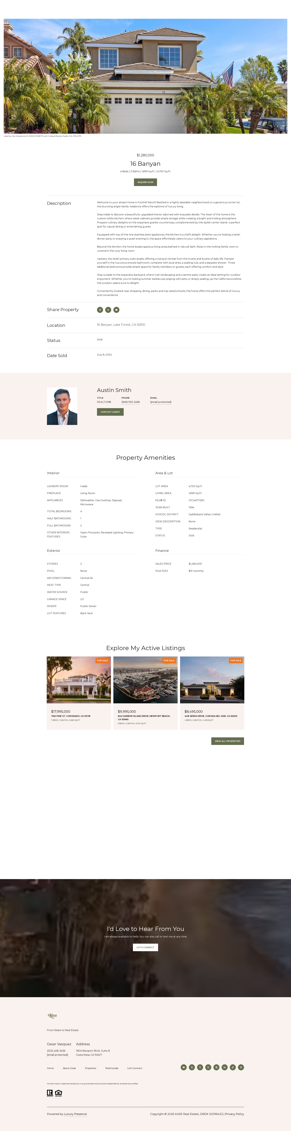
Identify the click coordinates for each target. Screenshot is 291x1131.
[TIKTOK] (233, 1067)
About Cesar (69, 1068)
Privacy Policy (234, 1114)
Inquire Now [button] (145, 182)
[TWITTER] (200, 1067)
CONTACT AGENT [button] (110, 412)
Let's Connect (134, 1068)
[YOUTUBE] (184, 1067)
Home (50, 1068)
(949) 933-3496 (131, 402)
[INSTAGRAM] (208, 1067)
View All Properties (227, 741)
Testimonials (111, 1068)
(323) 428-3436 (56, 1050)
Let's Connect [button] (145, 947)
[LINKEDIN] (225, 1067)
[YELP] (192, 1067)
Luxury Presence (75, 1114)
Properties (90, 1068)
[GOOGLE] (216, 1067)
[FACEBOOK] (241, 1067)
